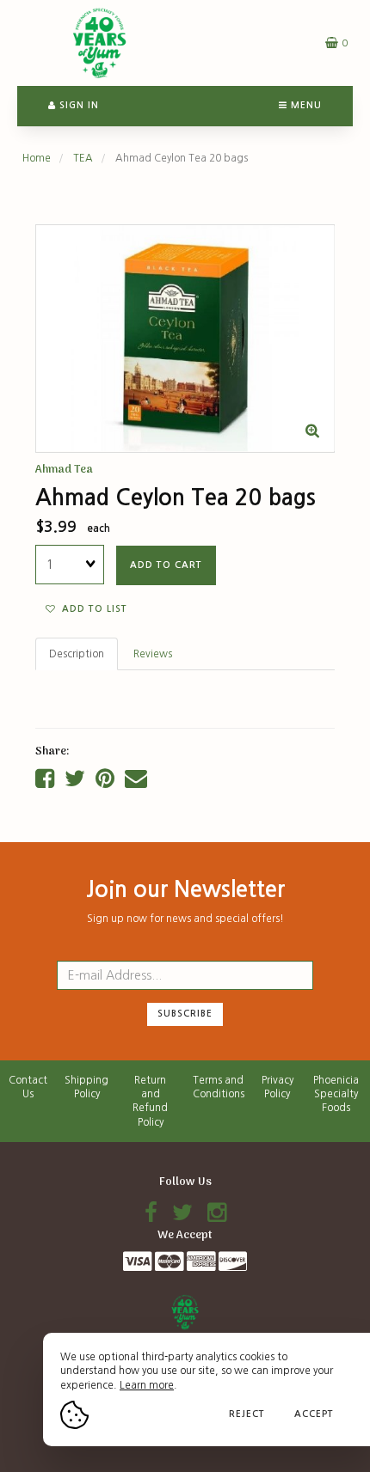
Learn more (147, 1385)
